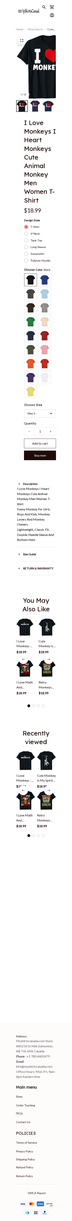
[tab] (29, 706)
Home (19, 29)
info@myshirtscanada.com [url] (34, 1066)
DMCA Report (37, 1193)
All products (35, 29)
